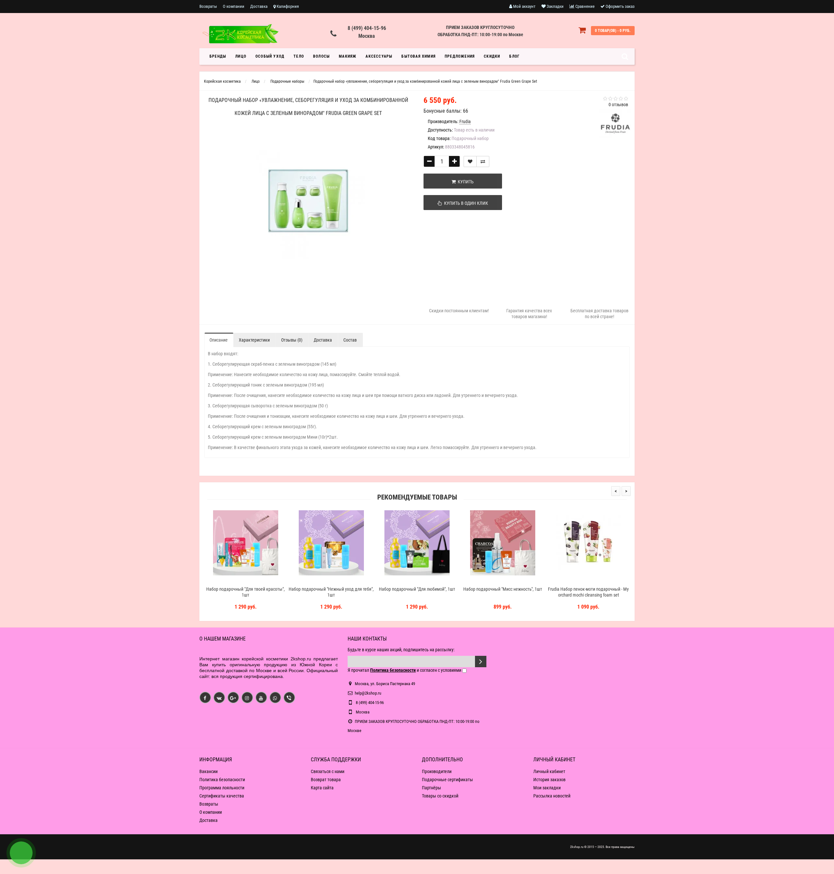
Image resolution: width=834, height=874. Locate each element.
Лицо (240, 56)
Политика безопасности (222, 779)
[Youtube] (261, 697)
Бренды (217, 56)
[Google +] (233, 697)
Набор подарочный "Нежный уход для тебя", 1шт (331, 592)
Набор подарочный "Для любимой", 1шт (417, 589)
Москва (366, 36)
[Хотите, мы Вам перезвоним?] (21, 852)
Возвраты (208, 6)
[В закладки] (470, 161)
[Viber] (289, 697)
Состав (350, 340)
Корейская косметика (222, 81)
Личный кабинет (549, 771)
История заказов (549, 779)
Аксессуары (379, 56)
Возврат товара (326, 779)
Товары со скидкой (440, 795)
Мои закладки (547, 787)
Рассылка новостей (551, 795)
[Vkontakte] (219, 697)
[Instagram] (247, 697)
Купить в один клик (465, 203)
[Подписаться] (480, 661)
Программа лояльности (221, 787)
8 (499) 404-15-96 (367, 28)
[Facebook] (205, 697)
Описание (218, 340)
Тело (299, 56)
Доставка (258, 6)
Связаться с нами (327, 771)
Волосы (321, 56)
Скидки (492, 56)
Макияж (347, 56)
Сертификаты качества (221, 795)
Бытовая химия (418, 56)
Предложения (460, 56)
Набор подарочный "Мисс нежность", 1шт (502, 589)
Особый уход (269, 56)
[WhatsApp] (275, 697)
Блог (514, 56)
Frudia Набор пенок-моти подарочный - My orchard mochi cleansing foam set (588, 592)
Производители (437, 771)
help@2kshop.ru (368, 693)
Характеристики (254, 340)
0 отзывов (618, 104)
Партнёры (431, 787)
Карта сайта (322, 787)
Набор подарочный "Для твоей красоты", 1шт (245, 592)
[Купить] (230, 580)
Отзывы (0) (291, 340)
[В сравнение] (482, 161)
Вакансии (208, 771)
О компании (233, 6)
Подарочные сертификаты (447, 779)
